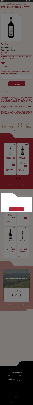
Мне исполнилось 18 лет (16, 209)
